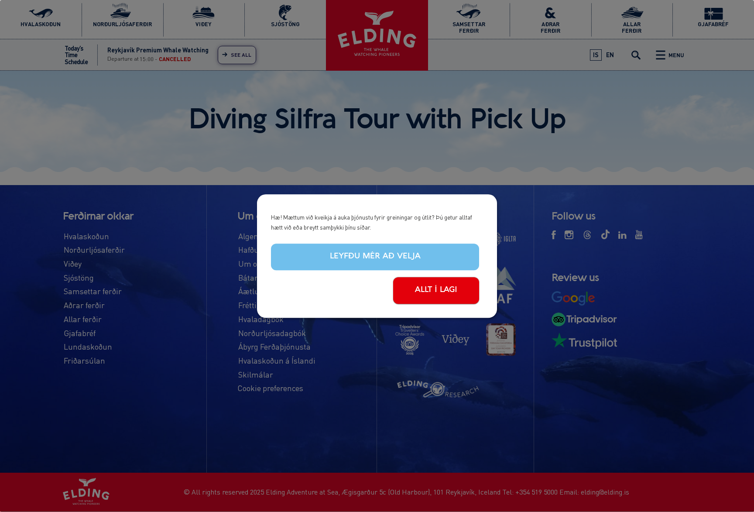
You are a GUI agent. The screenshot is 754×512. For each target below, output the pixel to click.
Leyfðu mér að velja (375, 257)
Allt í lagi (436, 290)
